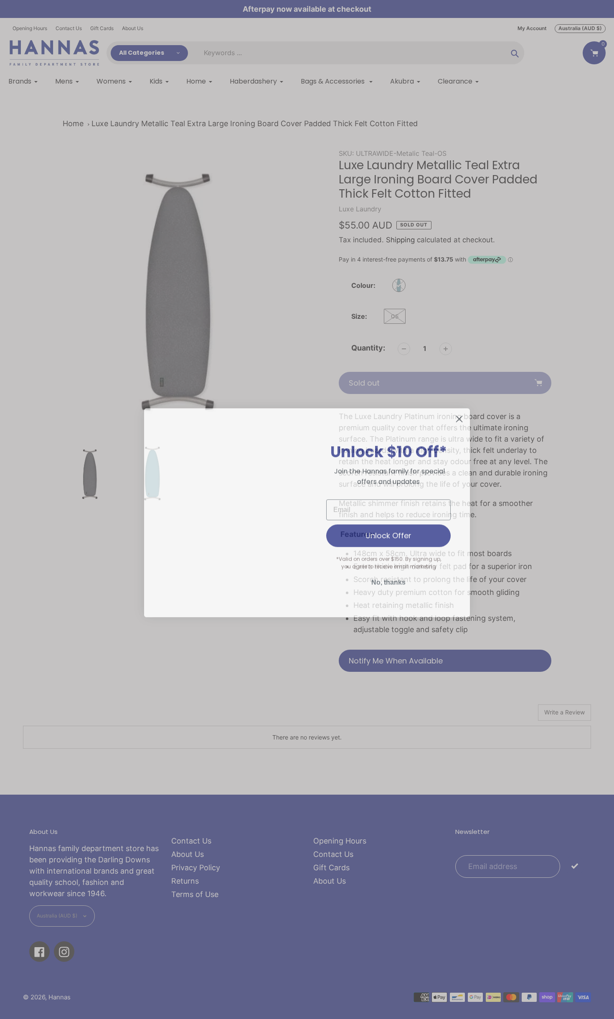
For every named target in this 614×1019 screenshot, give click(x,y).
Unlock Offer (388, 532)
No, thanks (388, 579)
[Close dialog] (459, 416)
